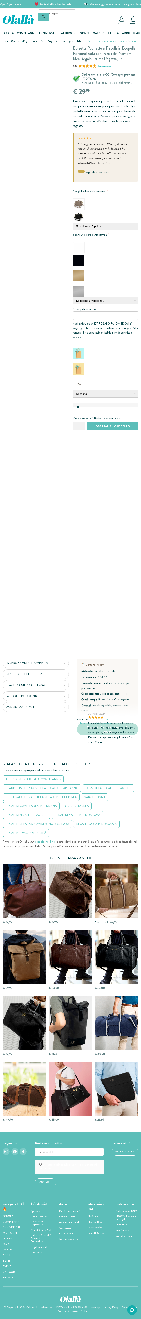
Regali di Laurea (31, 41)
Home (6, 41)
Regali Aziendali (39, 1247)
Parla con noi (125, 1151)
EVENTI (7, 1266)
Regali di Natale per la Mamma (77, 815)
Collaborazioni (125, 1204)
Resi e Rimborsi (39, 1216)
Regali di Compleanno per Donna (31, 806)
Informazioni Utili (95, 1206)
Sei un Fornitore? (124, 1235)
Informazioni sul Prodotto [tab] (27, 663)
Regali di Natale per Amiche (26, 815)
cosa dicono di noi (45, 841)
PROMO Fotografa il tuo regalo (127, 1217)
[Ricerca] (43, 17)
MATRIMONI (68, 33)
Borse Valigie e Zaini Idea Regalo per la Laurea (63, 41)
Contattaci (65, 1227)
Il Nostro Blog (94, 1221)
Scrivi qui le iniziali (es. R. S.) (88, 309)
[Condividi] (62, 51)
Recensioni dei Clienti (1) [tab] (24, 674)
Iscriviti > (45, 1182)
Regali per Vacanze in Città (26, 833)
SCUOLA (8, 33)
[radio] (79, 204)
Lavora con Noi (95, 1227)
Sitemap (95, 1307)
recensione (104, 66)
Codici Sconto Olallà (42, 1230)
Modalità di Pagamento (37, 1223)
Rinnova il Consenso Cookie (72, 1311)
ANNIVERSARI (48, 33)
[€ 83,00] (70, 957)
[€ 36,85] (70, 1023)
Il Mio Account (66, 1233)
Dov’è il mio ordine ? (69, 1211)
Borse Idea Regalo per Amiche (108, 788)
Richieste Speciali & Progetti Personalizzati (41, 1238)
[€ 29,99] (116, 1089)
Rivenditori (121, 1224)
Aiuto (63, 1204)
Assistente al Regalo (69, 1222)
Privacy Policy (111, 1307)
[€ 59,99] (24, 957)
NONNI (85, 33)
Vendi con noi (122, 1230)
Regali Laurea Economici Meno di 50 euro (37, 824)
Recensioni (36, 1252)
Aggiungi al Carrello (112, 426)
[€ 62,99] (24, 891)
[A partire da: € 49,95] (116, 891)
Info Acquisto (40, 1204)
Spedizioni (36, 1211)
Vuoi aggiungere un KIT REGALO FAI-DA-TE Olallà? (102, 324)
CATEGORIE (10, 1271)
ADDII (126, 33)
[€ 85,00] (70, 1089)
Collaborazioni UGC (126, 1211)
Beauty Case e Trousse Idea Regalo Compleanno (42, 788)
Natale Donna (94, 797)
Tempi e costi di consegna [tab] (25, 685)
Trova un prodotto (68, 1238)
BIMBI (136, 33)
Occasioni (16, 41)
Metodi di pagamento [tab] (22, 696)
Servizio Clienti (67, 1216)
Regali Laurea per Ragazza (96, 824)
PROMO (8, 1277)
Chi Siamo (92, 1216)
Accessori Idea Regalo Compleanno (33, 779)
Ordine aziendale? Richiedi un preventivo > (96, 419)
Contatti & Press (96, 1232)
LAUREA (113, 33)
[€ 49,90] (116, 1023)
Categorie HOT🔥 (13, 1206)
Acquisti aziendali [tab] (20, 707)
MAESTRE (99, 33)
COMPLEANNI (26, 33)
